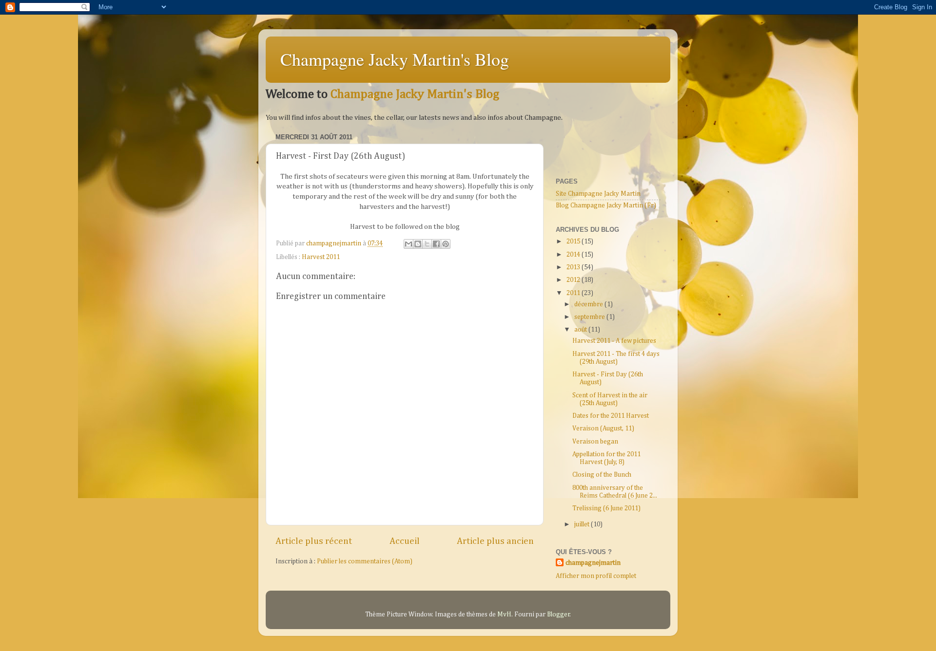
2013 (574, 267)
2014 (574, 254)
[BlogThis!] (418, 244)
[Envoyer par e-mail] (408, 244)
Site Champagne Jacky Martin (598, 193)
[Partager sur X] (427, 244)
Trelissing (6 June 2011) (606, 508)
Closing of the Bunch (601, 474)
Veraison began (595, 441)
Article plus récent (313, 541)
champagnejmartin (593, 562)
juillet (582, 524)
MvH (504, 614)
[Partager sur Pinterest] (445, 244)
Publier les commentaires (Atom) (364, 561)
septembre (590, 317)
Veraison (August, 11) (603, 428)
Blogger (558, 614)
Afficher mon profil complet (596, 576)
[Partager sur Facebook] (436, 244)
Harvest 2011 (321, 257)
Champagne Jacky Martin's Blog (394, 59)
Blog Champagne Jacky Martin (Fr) (606, 205)
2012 (574, 280)
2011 (574, 293)
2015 (574, 241)
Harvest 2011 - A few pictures (614, 340)
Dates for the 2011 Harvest (610, 415)
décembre (589, 304)
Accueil (405, 541)
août (581, 329)
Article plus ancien (495, 541)
